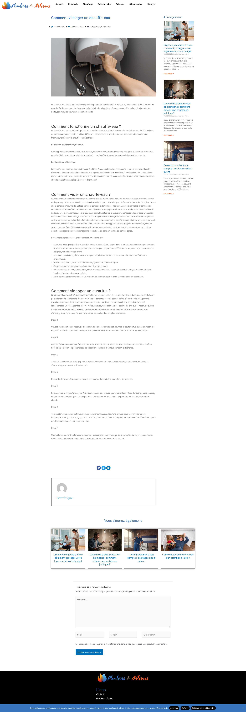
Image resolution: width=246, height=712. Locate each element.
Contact (100, 694)
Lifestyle (151, 4)
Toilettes (120, 4)
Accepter (174, 708)
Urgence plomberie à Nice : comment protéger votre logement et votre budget (178, 48)
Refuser (185, 708)
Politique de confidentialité (203, 708)
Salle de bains (104, 4)
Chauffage (88, 4)
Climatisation (135, 4)
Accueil (59, 4)
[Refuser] (243, 708)
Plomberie (73, 4)
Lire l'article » (169, 73)
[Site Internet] (156, 635)
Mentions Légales (104, 698)
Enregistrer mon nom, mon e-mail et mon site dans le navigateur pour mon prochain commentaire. (123, 644)
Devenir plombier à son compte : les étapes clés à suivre (178, 168)
